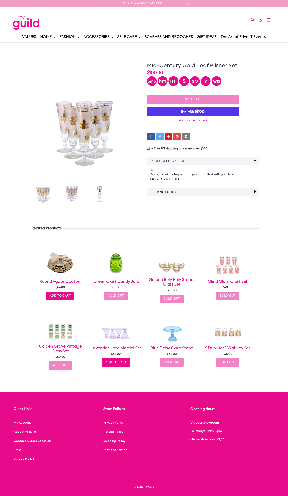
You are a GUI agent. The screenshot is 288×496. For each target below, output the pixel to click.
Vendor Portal (24, 459)
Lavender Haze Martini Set (116, 348)
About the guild (25, 431)
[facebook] (151, 136)
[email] (186, 136)
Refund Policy (113, 431)
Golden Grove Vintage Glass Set (60, 349)
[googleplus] (177, 136)
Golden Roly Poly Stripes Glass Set (172, 282)
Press (17, 450)
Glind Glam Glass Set (228, 282)
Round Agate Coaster (60, 282)
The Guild (148, 487)
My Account (22, 422)
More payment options (193, 120)
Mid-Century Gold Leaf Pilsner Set (192, 65)
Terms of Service (115, 450)
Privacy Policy (113, 422)
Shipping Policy (114, 441)
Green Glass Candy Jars (116, 282)
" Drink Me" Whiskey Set (227, 348)
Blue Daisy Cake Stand (171, 348)
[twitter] (160, 136)
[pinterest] (168, 136)
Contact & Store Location (32, 441)
